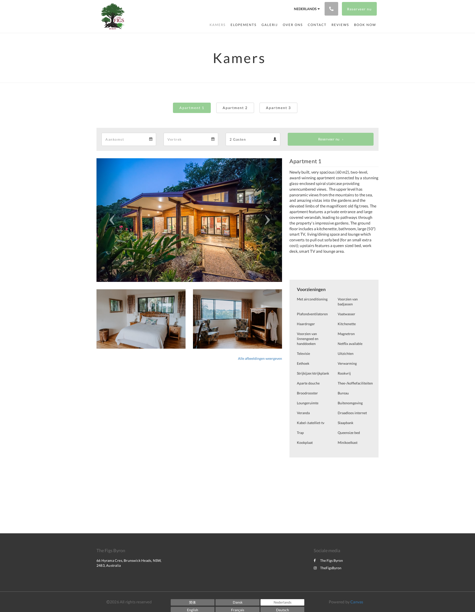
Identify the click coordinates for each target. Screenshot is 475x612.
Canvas (356, 601)
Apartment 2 (235, 108)
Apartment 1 (191, 108)
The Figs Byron (331, 560)
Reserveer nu (329, 139)
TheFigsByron (330, 568)
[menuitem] (217, 25)
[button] (110, 220)
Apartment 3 (278, 108)
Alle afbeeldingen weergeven (260, 358)
